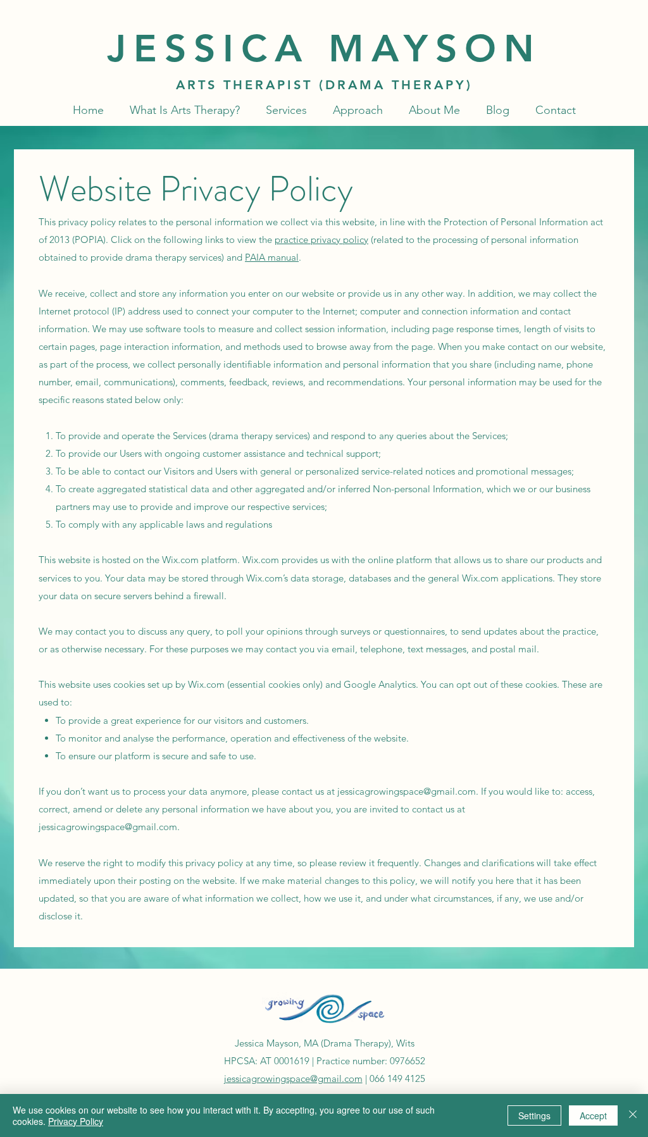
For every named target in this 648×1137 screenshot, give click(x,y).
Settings (534, 1115)
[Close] (632, 1115)
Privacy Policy (75, 1121)
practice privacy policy (321, 239)
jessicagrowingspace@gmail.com (406, 791)
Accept (593, 1115)
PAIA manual (272, 257)
